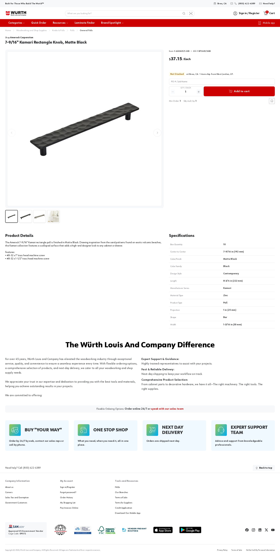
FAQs (117, 487)
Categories (15, 23)
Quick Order (38, 23)
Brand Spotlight (111, 23)
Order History (66, 497)
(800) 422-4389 (32, 468)
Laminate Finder (85, 23)
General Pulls (86, 30)
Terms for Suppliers (123, 503)
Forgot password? (68, 492)
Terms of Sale (121, 497)
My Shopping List (67, 503)
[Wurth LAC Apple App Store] (163, 530)
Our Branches (121, 492)
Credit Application (123, 508)
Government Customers (16, 503)
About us (9, 487)
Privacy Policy (222, 550)
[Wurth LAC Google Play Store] (190, 530)
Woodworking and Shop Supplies (31, 30)
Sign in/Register (67, 487)
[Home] (16, 13)
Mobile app (269, 23)
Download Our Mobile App (127, 513)
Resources (59, 23)
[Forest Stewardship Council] (106, 530)
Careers (8, 492)
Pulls (72, 30)
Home (8, 30)
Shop (19, 37)
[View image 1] (84, 129)
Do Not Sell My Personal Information (260, 550)
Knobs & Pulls (58, 30)
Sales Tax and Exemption (17, 497)
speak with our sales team (167, 409)
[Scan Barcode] (191, 13)
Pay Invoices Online (69, 508)
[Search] (184, 13)
